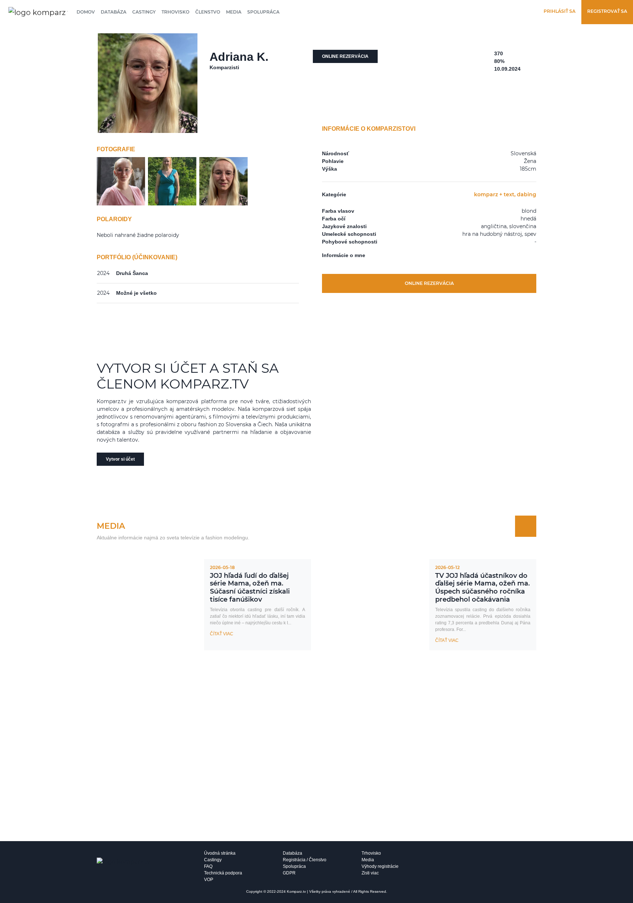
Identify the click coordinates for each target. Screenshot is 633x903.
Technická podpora (223, 873)
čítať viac (221, 633)
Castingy (144, 12)
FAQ (208, 866)
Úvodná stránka (220, 853)
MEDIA (111, 526)
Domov (86, 12)
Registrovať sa (607, 11)
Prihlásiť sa (559, 11)
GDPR (289, 873)
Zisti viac (370, 873)
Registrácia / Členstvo (304, 859)
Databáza (113, 12)
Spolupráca (263, 12)
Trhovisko (175, 12)
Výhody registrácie (380, 866)
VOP (208, 879)
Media (233, 12)
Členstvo (207, 12)
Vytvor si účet (120, 459)
